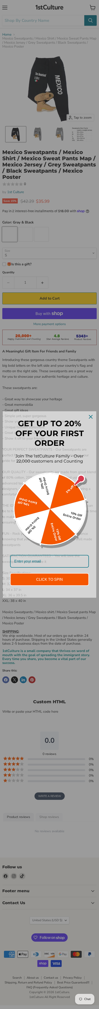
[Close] (90, 416)
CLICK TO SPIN (49, 579)
